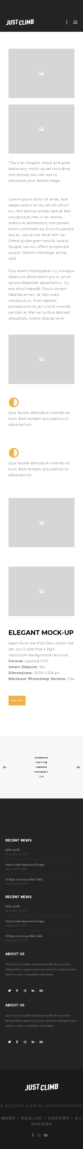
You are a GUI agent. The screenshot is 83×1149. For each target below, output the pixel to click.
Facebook (41, 758)
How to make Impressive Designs (24, 865)
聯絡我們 (8, 1118)
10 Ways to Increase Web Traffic (24, 879)
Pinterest (41, 772)
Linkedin (41, 767)
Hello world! (12, 850)
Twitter (41, 762)
